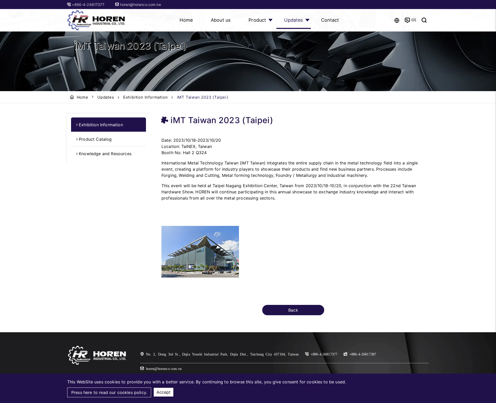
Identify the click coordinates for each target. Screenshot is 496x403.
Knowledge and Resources (105, 153)
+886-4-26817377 (88, 4)
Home (186, 20)
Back (293, 310)
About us (220, 20)
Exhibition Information (145, 97)
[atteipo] (97, 364)
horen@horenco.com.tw (140, 4)
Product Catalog (95, 139)
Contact (330, 20)
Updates (293, 20)
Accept (164, 392)
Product (257, 20)
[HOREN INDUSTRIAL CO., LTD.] (97, 20)
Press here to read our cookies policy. (109, 392)
